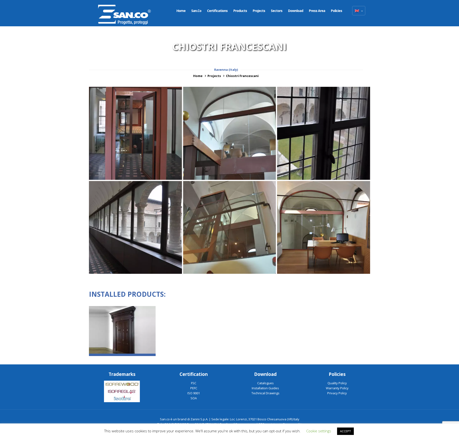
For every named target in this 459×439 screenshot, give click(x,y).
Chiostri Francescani (242, 76)
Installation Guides (265, 388)
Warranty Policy (337, 388)
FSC (193, 383)
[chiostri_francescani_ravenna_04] (323, 133)
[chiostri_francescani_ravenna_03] (135, 227)
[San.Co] (124, 13)
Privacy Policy (337, 393)
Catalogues (265, 383)
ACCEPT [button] (345, 431)
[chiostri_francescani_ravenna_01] (323, 227)
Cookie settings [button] (318, 430)
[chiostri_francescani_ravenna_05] (229, 133)
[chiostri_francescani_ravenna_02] (229, 227)
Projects (214, 76)
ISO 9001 (193, 393)
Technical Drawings (265, 393)
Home (197, 76)
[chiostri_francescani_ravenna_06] (135, 133)
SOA (194, 398)
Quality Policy (337, 383)
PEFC (193, 388)
